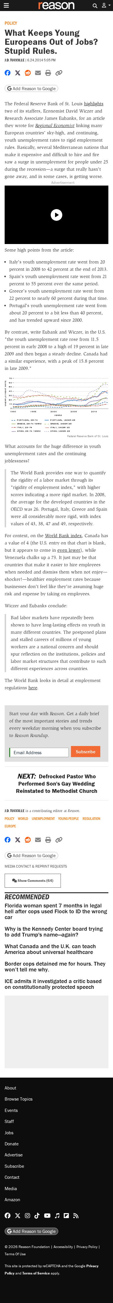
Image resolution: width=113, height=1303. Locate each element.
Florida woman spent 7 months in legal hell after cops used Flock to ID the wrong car (56, 911)
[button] (106, 5)
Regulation (91, 818)
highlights (93, 103)
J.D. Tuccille (14, 60)
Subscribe (85, 751)
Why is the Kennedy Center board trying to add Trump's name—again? (54, 931)
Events (11, 1110)
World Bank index (63, 535)
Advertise (14, 1155)
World (23, 818)
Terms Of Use (15, 1254)
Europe (10, 826)
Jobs (9, 1132)
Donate (12, 1144)
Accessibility (63, 1246)
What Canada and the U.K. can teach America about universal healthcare (50, 948)
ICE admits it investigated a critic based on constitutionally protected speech (53, 983)
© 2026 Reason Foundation (27, 1246)
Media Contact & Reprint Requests (36, 866)
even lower (68, 550)
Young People (68, 818)
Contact (12, 1177)
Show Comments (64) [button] (35, 880)
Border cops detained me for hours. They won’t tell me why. (55, 966)
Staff (9, 1121)
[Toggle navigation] (6, 5)
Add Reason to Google (34, 88)
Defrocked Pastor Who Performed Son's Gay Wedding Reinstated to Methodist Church (56, 783)
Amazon (12, 1199)
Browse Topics (18, 1099)
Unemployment (43, 818)
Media (11, 1188)
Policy (11, 23)
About (10, 1088)
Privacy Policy (86, 1246)
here (32, 687)
